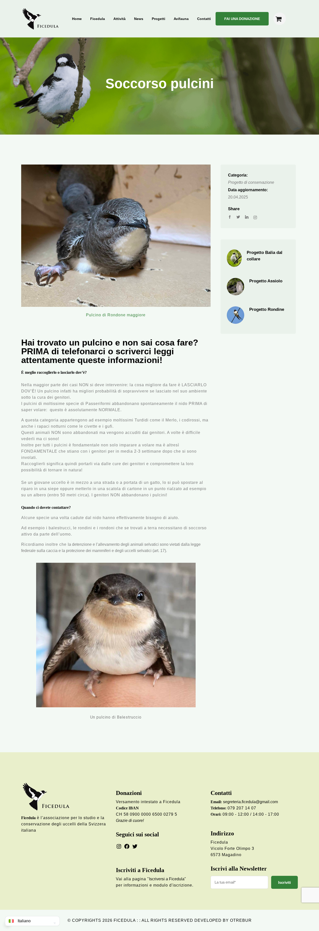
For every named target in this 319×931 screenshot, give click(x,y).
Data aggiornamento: (248, 190)
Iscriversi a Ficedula (166, 879)
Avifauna (181, 19)
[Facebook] (127, 846)
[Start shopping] (280, 18)
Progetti (158, 19)
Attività (119, 19)
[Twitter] (135, 846)
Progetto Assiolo (265, 281)
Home (77, 19)
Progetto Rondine (266, 309)
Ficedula (97, 19)
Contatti (204, 19)
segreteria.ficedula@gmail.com (250, 802)
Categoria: (238, 175)
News (138, 19)
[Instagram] (119, 846)
